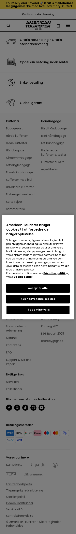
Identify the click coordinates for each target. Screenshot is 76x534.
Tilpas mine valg (38, 309)
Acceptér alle (38, 288)
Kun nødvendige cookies (38, 299)
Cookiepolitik (23, 277)
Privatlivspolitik (54, 273)
